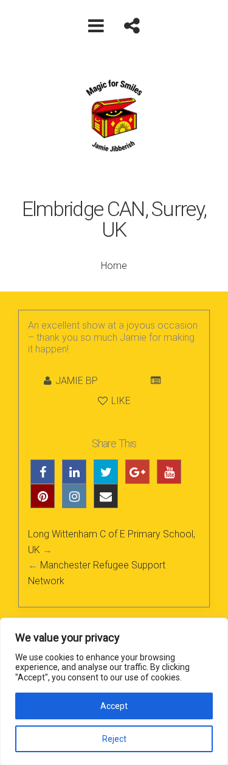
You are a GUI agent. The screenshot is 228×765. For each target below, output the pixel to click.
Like (120, 401)
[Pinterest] (42, 496)
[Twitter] (106, 471)
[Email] (106, 496)
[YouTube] (169, 471)
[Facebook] (42, 471)
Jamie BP (76, 380)
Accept (114, 706)
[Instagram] (74, 496)
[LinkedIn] (74, 471)
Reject (114, 739)
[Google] (137, 471)
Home (114, 265)
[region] (114, 691)
